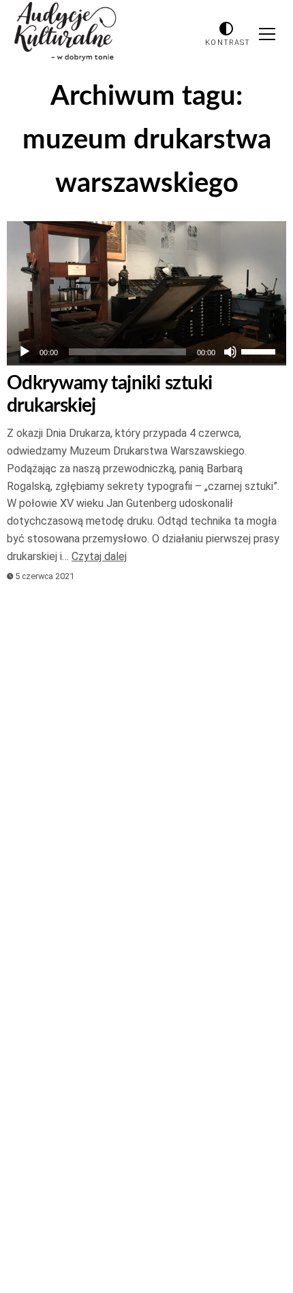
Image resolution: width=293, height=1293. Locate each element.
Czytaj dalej (99, 556)
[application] (146, 351)
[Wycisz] (230, 352)
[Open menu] (267, 34)
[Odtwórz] (24, 352)
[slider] (260, 350)
